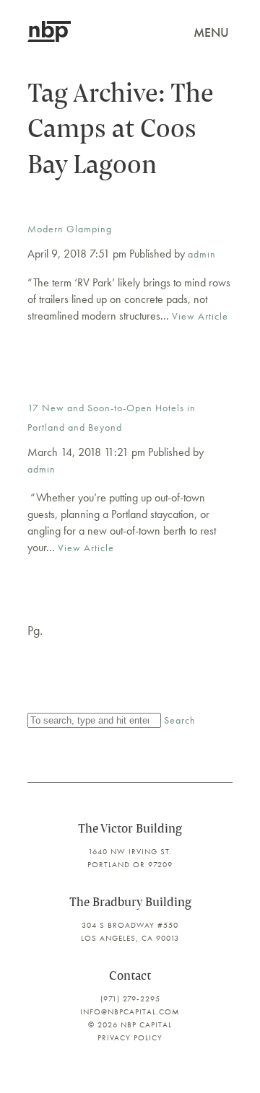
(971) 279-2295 (130, 998)
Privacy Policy (130, 1037)
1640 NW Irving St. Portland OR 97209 (130, 857)
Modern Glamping (69, 228)
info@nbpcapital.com (130, 1011)
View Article (200, 316)
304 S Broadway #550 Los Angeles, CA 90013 (130, 931)
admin (202, 253)
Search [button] (180, 720)
